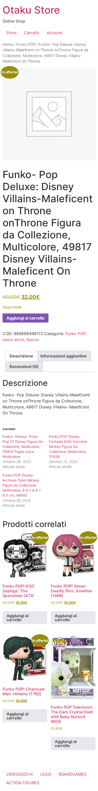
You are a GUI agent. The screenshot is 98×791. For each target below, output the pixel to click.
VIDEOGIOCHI (19, 774)
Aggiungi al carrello (25, 318)
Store (11, 32)
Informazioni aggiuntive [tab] (63, 355)
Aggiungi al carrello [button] (17, 617)
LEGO (45, 774)
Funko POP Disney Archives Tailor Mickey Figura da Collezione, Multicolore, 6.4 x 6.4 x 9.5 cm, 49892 (22, 485)
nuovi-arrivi (13, 339)
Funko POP (25, 44)
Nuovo (32, 339)
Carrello (31, 32)
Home (8, 44)
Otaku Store (31, 10)
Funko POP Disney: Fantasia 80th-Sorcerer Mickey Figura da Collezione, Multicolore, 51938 (68, 446)
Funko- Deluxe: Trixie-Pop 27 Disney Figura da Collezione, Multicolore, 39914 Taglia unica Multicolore (23, 446)
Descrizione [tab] (21, 355)
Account (55, 32)
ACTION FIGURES (22, 782)
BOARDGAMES (72, 774)
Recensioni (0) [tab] (24, 366)
